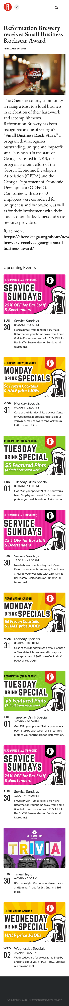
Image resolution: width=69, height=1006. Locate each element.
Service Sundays (26, 320)
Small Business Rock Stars (30, 135)
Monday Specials (27, 403)
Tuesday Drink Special (31, 482)
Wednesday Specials (29, 948)
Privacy (57, 999)
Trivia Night (23, 874)
